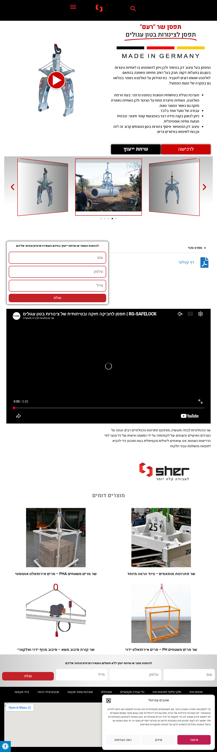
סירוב (158, 740)
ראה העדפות (123, 740)
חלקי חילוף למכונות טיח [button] (167, 692)
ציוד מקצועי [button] (21, 692)
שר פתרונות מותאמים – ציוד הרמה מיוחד (161, 574)
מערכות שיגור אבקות (80, 692)
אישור (194, 740)
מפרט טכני (195, 248)
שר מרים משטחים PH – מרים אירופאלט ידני (161, 650)
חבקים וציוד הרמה (48, 692)
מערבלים (106, 692)
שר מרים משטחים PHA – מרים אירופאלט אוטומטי (56, 574)
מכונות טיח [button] (196, 692)
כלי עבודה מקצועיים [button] (132, 692)
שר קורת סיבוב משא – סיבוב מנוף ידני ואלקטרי (56, 650)
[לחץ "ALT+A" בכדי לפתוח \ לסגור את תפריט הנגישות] (5, 746)
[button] (108, 700)
